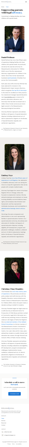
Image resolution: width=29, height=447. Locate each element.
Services (3, 420)
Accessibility (18, 444)
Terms (13, 444)
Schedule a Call (14, 394)
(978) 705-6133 (8, 432)
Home (2, 6)
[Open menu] (26, 1)
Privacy (9, 444)
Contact (3, 425)
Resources (3, 423)
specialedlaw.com (10, 97)
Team (2, 418)
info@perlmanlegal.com (9, 435)
